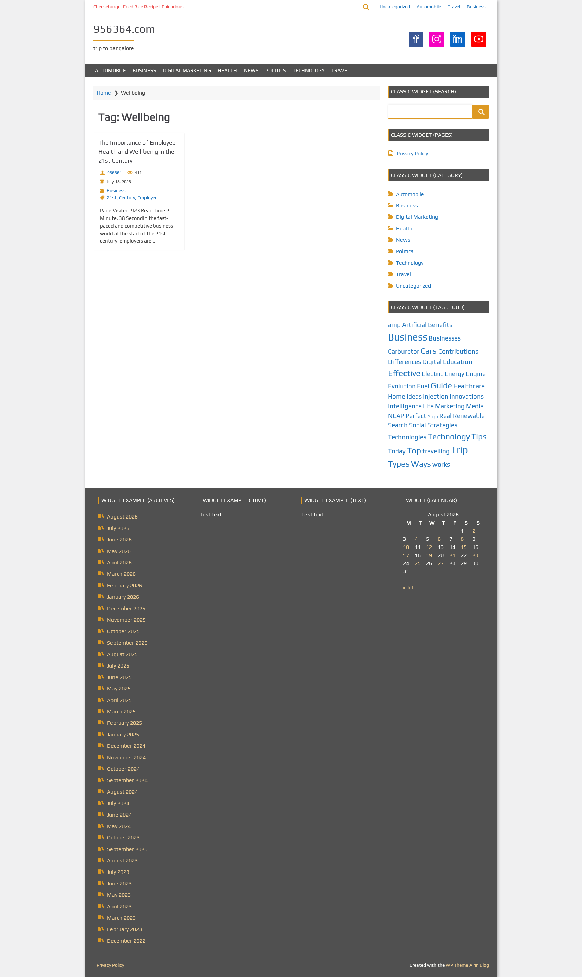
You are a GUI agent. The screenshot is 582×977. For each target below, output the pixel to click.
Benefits (440, 324)
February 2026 (124, 585)
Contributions (458, 351)
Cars (429, 350)
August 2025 (122, 654)
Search (398, 425)
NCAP (396, 415)
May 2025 (119, 688)
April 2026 (119, 562)
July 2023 (118, 872)
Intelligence (405, 406)
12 (429, 547)
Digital (432, 361)
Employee (147, 197)
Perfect (416, 415)
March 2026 (121, 574)
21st (112, 197)
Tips (479, 436)
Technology (309, 70)
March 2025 (121, 711)
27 (441, 563)
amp (394, 324)
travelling (436, 451)
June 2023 (119, 883)
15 (464, 547)
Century (127, 197)
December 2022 (126, 941)
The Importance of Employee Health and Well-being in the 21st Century (137, 151)
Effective (404, 373)
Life (428, 406)
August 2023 (122, 860)
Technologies (407, 437)
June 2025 (119, 677)
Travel (454, 6)
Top (414, 450)
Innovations (467, 396)
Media (475, 406)
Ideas (414, 396)
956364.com (124, 29)
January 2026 (123, 597)
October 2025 (123, 631)
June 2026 (119, 539)
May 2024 (119, 826)
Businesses (445, 338)
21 (452, 555)
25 (418, 563)
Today (397, 451)
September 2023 (127, 849)
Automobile (429, 6)
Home (104, 93)
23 (475, 555)
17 (406, 555)
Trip (459, 449)
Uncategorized (395, 6)
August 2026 (122, 516)
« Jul (408, 587)
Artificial (414, 324)
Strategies (442, 425)
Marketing (450, 406)
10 (406, 547)
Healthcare (469, 386)
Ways (421, 463)
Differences (404, 361)
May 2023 (119, 895)
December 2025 (126, 608)
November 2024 (126, 757)
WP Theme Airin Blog (467, 965)
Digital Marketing (187, 70)
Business (476, 6)
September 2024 (127, 780)
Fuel (423, 386)
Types (399, 463)
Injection (435, 396)
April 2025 (119, 700)
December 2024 (126, 746)
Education (457, 361)
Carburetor (403, 351)
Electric (432, 373)
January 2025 (123, 734)
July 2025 (118, 665)
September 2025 (127, 643)
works (441, 464)
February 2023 (124, 929)
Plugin (433, 417)
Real (445, 415)
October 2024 (123, 769)
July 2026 (118, 528)
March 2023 (121, 918)
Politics (275, 70)
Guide (441, 385)
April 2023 (119, 906)
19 (429, 555)
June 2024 (119, 814)
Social (417, 425)
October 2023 (123, 837)
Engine (476, 373)
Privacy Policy (412, 153)
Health (227, 70)
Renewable (469, 415)
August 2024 (122, 792)
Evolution (402, 386)
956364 (114, 172)
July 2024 (118, 803)
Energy (454, 373)
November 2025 (126, 620)
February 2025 (124, 723)
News (251, 70)
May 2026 (119, 551)
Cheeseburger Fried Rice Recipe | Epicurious (138, 6)
